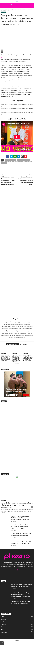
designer (14, 160)
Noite (2, 627)
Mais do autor (23, 344)
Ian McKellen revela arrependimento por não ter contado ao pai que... (17, 504)
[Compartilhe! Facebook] (7, 156)
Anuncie (17, 640)
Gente (2, 616)
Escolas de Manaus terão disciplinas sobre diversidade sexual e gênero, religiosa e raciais (25, 180)
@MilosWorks (5, 57)
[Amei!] (25, 156)
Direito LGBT (4, 632)
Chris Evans (7, 160)
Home (2, 9)
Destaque (3, 353)
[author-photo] (17, 252)
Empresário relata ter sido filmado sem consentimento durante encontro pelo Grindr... (21, 526)
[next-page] (18, 364)
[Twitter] (6, 28)
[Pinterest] (10, 28)
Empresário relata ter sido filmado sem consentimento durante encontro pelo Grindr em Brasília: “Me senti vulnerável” (17, 358)
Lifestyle (7, 9)
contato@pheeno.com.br (19, 570)
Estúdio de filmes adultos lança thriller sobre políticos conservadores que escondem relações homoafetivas (5, 357)
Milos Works (9, 161)
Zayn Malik (4, 163)
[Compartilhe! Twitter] (11, 156)
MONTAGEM (22, 161)
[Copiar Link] (22, 156)
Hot (2, 629)
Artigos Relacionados (12, 344)
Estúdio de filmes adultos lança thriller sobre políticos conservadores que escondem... (20, 517)
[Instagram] (16, 339)
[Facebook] (2, 28)
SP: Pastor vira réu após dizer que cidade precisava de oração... (21, 534)
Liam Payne (26, 160)
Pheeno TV (4, 624)
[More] (19, 28)
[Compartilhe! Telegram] (18, 156)
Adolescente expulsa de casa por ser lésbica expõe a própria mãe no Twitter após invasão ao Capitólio (8, 180)
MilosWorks (16, 161)
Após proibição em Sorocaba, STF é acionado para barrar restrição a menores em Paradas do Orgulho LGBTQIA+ (28, 357)
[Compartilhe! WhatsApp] (15, 156)
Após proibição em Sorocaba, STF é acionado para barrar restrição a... (21, 542)
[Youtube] (22, 573)
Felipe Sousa (6, 24)
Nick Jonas (29, 161)
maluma (3, 161)
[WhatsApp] (14, 28)
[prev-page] (16, 364)
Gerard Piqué (20, 160)
